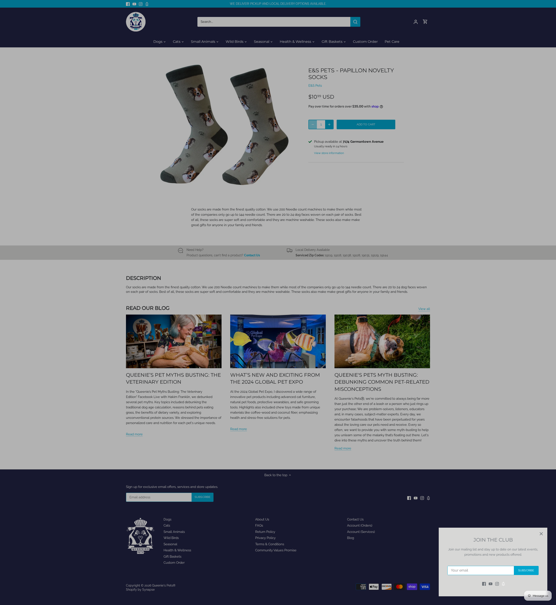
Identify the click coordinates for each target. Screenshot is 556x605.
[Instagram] (497, 584)
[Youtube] (490, 584)
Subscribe (526, 570)
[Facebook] (484, 584)
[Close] (541, 534)
